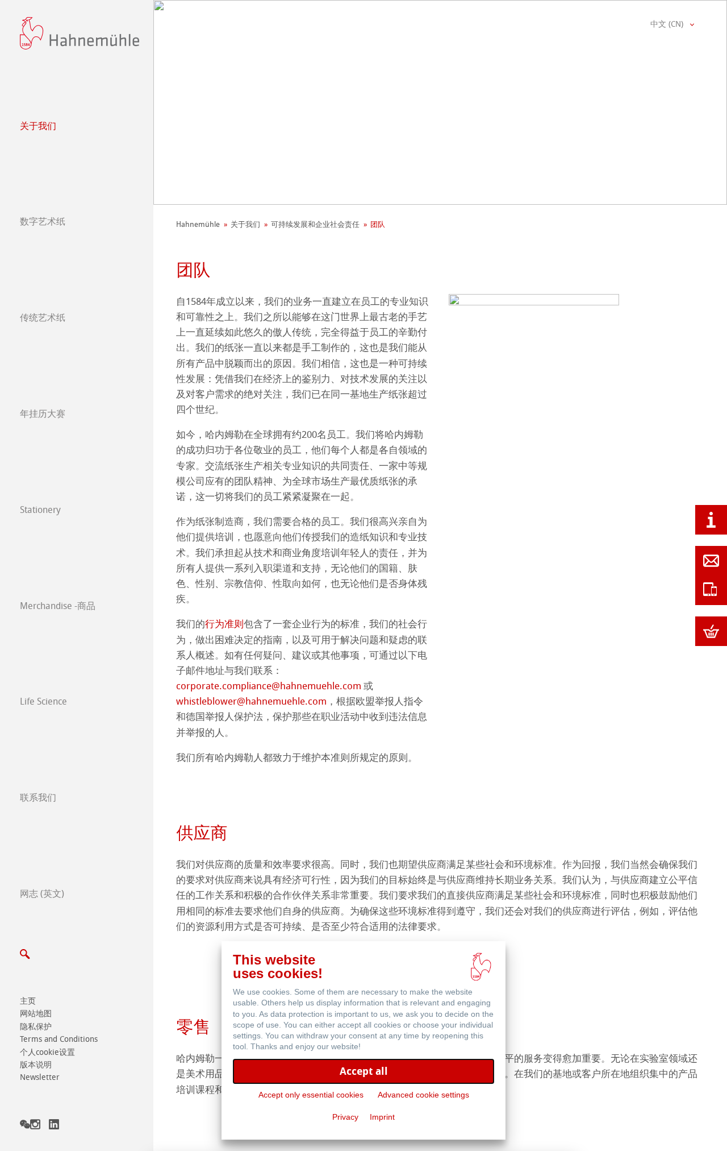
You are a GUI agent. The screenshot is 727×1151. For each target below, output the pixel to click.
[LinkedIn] (54, 1126)
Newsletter (40, 1077)
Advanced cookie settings (423, 1094)
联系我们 (38, 797)
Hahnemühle (198, 224)
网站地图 (36, 1013)
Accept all (364, 1071)
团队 (377, 224)
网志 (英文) (42, 893)
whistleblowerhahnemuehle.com (251, 701)
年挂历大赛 (42, 413)
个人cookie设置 (47, 1052)
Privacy (345, 1116)
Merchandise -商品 (57, 606)
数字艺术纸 (42, 221)
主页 (28, 1001)
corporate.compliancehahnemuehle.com (268, 686)
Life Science (43, 701)
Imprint (382, 1116)
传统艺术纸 (42, 317)
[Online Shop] (711, 631)
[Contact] (711, 561)
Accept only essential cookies (311, 1094)
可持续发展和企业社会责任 (315, 224)
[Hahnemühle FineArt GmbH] (79, 33)
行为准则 (224, 624)
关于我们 (38, 126)
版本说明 (36, 1065)
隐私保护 (36, 1027)
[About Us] (711, 520)
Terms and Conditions (59, 1039)
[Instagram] (35, 1126)
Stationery (40, 509)
